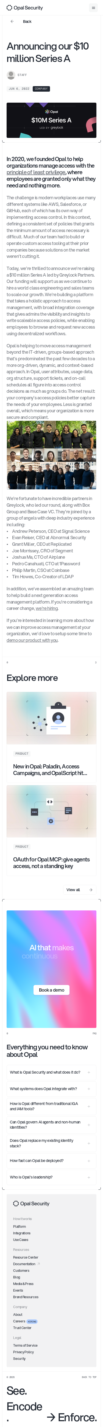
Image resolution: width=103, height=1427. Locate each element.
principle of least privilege (36, 172)
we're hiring (47, 608)
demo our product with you (32, 640)
